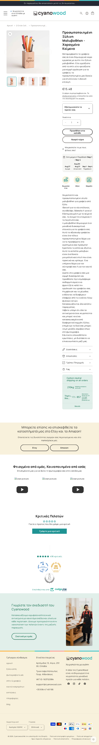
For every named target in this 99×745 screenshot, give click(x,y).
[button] (5, 13)
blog (8, 704)
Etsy (34, 447)
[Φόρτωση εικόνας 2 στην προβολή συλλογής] (22, 81)
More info (77, 406)
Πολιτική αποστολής (61, 739)
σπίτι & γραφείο (13, 681)
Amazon (64, 447)
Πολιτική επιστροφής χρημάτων (62, 736)
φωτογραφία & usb (14, 675)
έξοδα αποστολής (69, 96)
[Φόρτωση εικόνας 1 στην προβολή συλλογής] (11, 81)
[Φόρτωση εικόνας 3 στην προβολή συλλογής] (33, 81)
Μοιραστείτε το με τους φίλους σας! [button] (75, 148)
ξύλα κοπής (11, 669)
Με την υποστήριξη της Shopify (35, 736)
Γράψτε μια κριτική (49, 531)
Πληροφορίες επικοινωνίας (82, 739)
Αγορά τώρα (77, 139)
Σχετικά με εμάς (23, 636)
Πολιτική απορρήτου (85, 736)
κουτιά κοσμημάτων (15, 686)
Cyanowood (18, 736)
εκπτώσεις (11, 692)
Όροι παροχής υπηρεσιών (41, 739)
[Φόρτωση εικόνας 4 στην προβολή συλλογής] (44, 81)
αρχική (9, 663)
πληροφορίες (12, 698)
